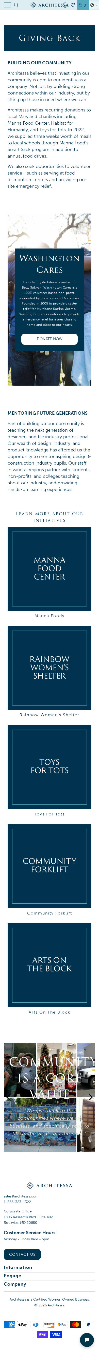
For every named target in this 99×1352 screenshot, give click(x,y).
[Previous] (9, 1104)
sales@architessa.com (21, 1196)
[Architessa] (49, 5)
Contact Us (22, 1254)
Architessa (56, 1305)
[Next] (90, 1104)
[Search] (16, 5)
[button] (94, 5)
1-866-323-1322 (17, 1202)
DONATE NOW (49, 339)
